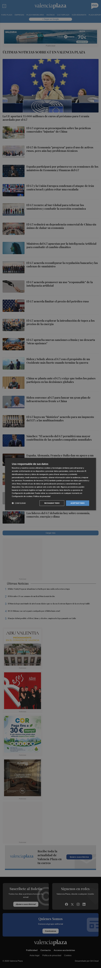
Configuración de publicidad (23, 493)
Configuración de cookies (22, 496)
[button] (19, 503)
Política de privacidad (41, 496)
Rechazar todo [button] (51, 503)
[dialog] (50, 484)
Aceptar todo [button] (77, 503)
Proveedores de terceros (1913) (36, 480)
